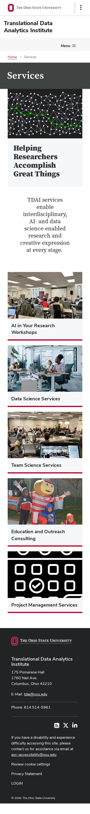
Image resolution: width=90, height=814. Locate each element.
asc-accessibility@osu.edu (33, 754)
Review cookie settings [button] (30, 764)
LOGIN (17, 783)
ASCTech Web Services (64, 807)
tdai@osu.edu (35, 694)
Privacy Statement (26, 773)
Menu (65, 45)
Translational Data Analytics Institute (42, 661)
